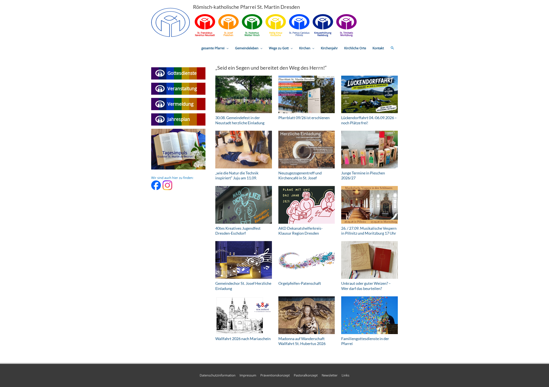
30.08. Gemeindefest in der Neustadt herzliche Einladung (239, 120)
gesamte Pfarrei (213, 48)
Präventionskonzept (275, 375)
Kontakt (378, 48)
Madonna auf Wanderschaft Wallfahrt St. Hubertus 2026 (302, 341)
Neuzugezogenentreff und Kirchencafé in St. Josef (300, 175)
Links (345, 375)
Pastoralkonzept (306, 375)
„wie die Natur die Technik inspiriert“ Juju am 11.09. (236, 175)
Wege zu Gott (279, 48)
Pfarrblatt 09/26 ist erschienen (304, 117)
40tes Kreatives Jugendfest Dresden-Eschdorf (238, 231)
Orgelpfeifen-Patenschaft (299, 283)
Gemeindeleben (246, 48)
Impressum (248, 375)
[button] (392, 48)
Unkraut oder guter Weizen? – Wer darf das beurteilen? (366, 286)
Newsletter (330, 375)
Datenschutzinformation (217, 375)
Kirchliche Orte (355, 48)
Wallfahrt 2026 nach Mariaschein (243, 338)
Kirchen (304, 48)
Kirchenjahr (329, 48)
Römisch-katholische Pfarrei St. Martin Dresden (246, 7)
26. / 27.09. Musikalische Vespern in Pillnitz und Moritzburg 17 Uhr (369, 231)
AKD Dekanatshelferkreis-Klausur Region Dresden (300, 231)
